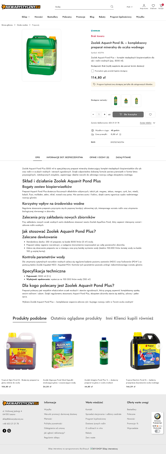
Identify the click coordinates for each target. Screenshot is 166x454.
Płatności (48, 418)
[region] (126, 100)
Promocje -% (132, 423)
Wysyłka (47, 409)
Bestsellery (131, 409)
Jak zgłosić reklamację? (54, 432)
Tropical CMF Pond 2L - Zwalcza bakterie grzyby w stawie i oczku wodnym (142, 381)
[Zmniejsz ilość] (93, 114)
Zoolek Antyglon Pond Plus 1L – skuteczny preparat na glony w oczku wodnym (60, 381)
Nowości (131, 418)
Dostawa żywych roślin (96, 423)
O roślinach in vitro (94, 428)
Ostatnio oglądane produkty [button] (76, 318)
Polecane (131, 414)
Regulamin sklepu (52, 437)
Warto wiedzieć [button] (94, 402)
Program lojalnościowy (96, 418)
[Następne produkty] (158, 346)
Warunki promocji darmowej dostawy (60, 414)
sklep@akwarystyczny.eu (13, 418)
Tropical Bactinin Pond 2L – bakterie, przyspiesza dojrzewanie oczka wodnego (101, 381)
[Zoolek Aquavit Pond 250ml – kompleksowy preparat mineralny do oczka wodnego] (126, 101)
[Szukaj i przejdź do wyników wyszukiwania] (112, 7)
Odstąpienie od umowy (54, 428)
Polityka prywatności (53, 423)
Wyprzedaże (132, 428)
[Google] (9, 431)
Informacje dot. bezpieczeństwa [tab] (65, 157)
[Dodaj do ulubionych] (150, 114)
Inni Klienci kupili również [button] (129, 318)
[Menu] (161, 413)
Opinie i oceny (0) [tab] (99, 157)
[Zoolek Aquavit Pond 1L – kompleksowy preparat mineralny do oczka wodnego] (115, 101)
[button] (26, 17)
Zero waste (90, 437)
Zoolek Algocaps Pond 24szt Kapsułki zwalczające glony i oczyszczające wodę (18, 381)
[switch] (157, 431)
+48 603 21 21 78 (11, 423)
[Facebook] (4, 431)
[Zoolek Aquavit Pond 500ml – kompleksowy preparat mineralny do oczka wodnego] (136, 101)
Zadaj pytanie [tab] (123, 157)
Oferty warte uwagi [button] (137, 402)
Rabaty (89, 432)
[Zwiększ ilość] (104, 114)
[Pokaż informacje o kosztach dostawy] (120, 134)
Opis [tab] (37, 157)
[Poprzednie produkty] (7, 346)
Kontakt (89, 409)
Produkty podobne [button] (30, 318)
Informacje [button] (50, 402)
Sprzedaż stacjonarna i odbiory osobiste (103, 414)
